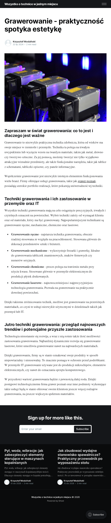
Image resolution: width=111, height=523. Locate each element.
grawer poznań (87, 181)
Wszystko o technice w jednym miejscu (31, 4)
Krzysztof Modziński (24, 41)
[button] (104, 4)
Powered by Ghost (55, 501)
